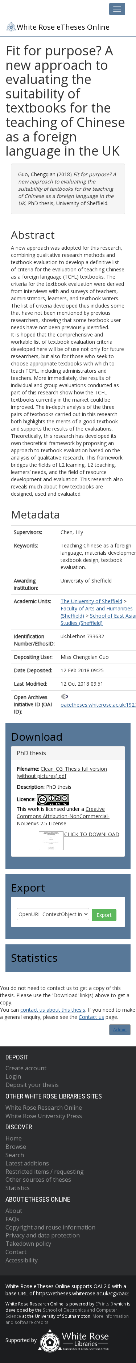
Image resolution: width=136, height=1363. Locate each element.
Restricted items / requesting (44, 1172)
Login (13, 1076)
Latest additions (27, 1163)
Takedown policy (28, 1244)
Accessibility (21, 1260)
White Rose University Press (43, 1116)
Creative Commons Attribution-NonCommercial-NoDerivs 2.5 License (63, 816)
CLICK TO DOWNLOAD (91, 834)
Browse (15, 1147)
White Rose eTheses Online (63, 27)
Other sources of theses (38, 1180)
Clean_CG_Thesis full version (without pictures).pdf (62, 772)
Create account (25, 1068)
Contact (15, 1252)
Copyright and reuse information (50, 1227)
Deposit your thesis (32, 1085)
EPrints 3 (104, 1304)
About (13, 1211)
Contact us (91, 1016)
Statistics (17, 1188)
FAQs (12, 1219)
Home (13, 1138)
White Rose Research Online (43, 1108)
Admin (120, 1030)
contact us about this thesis (52, 1009)
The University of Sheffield (91, 601)
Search (14, 1155)
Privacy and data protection (42, 1235)
